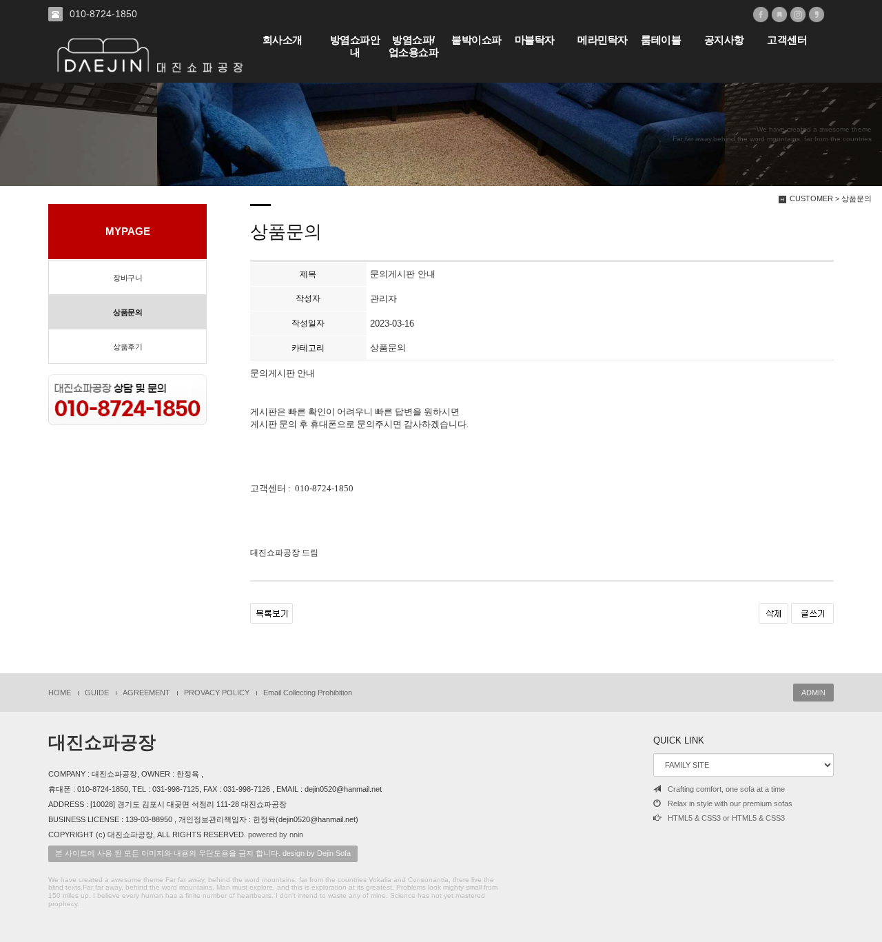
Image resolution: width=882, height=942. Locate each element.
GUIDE (97, 692)
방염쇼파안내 (355, 46)
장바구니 (127, 278)
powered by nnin (275, 834)
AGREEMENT (146, 692)
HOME (59, 692)
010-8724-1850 (103, 13)
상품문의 (127, 312)
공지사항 (724, 39)
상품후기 (127, 346)
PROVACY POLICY (216, 692)
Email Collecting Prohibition (307, 692)
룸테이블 (661, 39)
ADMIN (813, 692)
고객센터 (787, 39)
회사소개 (282, 39)
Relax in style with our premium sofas (730, 803)
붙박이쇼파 (476, 39)
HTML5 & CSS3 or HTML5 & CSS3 (726, 818)
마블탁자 (535, 39)
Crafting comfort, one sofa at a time (726, 789)
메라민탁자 (602, 39)
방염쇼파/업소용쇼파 (414, 46)
